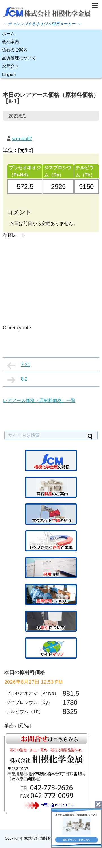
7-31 (25, 364)
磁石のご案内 (14, 49)
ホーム (8, 33)
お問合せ (10, 66)
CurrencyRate (17, 327)
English (9, 74)
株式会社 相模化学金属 (43, 838)
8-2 (24, 379)
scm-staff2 (22, 138)
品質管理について (19, 58)
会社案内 (10, 41)
